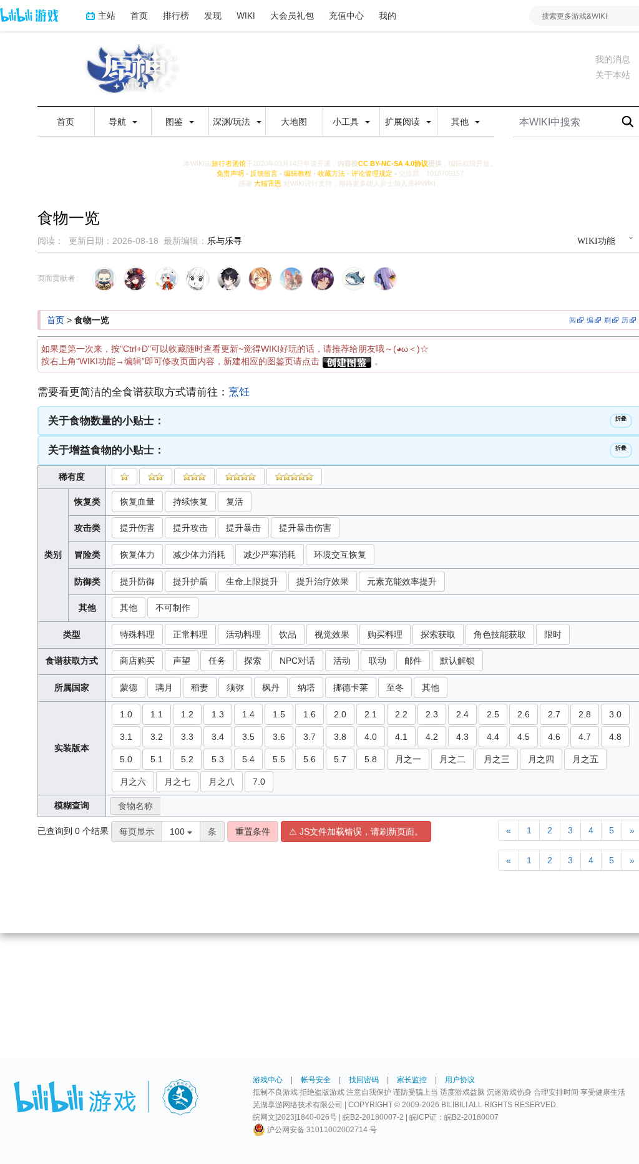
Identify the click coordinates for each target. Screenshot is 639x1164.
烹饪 (239, 392)
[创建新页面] (347, 361)
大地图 (294, 122)
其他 (461, 122)
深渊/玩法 (233, 122)
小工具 (347, 122)
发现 (213, 15)
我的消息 (612, 59)
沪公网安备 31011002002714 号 (321, 1129)
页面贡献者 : (58, 278)
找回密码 (364, 1079)
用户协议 (460, 1079)
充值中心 (346, 15)
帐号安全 (316, 1079)
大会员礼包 (292, 15)
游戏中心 (268, 1079)
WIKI (246, 15)
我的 (387, 15)
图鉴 (175, 122)
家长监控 (412, 1079)
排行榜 (176, 15)
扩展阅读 (403, 122)
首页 (139, 15)
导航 (119, 122)
